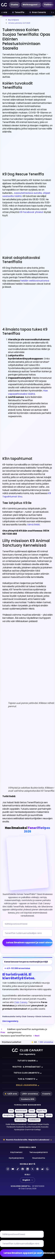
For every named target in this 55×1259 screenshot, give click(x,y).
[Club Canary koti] (4, 5)
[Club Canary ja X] (32, 1169)
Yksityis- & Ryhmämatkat (26, 1067)
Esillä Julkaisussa (26, 1085)
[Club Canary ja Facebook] (23, 1169)
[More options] (53, 5)
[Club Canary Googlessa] (47, 1169)
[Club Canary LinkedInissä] (28, 1169)
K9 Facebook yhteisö (31, 212)
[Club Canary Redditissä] (42, 1169)
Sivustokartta (38, 1158)
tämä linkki (33, 524)
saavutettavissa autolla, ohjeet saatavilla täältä (26, 194)
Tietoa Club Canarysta (26, 1073)
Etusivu (14, 4)
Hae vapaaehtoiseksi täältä (28, 392)
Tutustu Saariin (26, 1060)
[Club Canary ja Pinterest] (37, 1169)
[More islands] (53, 12)
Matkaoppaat (30, 4)
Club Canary (20, 1002)
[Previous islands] (1, 12)
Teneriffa (19, 12)
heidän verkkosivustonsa (34, 280)
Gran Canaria (39, 12)
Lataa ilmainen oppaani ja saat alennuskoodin (29, 942)
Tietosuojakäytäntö (38, 1152)
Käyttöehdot (16, 1152)
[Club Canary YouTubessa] (13, 1169)
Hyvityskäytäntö (16, 1158)
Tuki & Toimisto (26, 1079)
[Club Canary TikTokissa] (18, 1169)
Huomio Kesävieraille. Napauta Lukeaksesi (27, 1139)
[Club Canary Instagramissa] (8, 1169)
